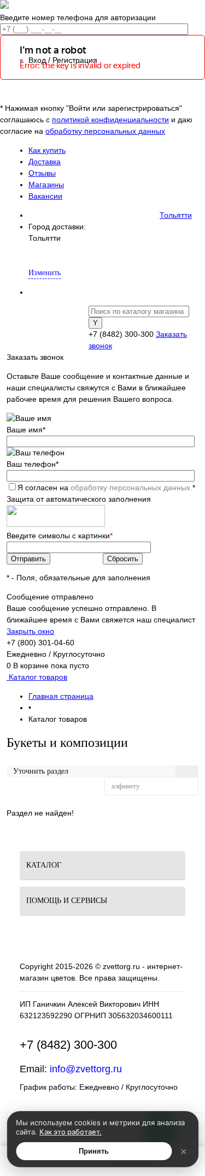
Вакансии (45, 196)
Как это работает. (70, 1131)
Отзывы (42, 173)
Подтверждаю (63, 256)
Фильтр (45, 786)
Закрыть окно (30, 631)
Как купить (47, 150)
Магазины (46, 184)
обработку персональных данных (105, 131)
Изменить (44, 273)
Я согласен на (106, 487)
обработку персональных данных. (131, 487)
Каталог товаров (37, 677)
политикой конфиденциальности (110, 119)
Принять (94, 1151)
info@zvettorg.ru (86, 1069)
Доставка (44, 161)
